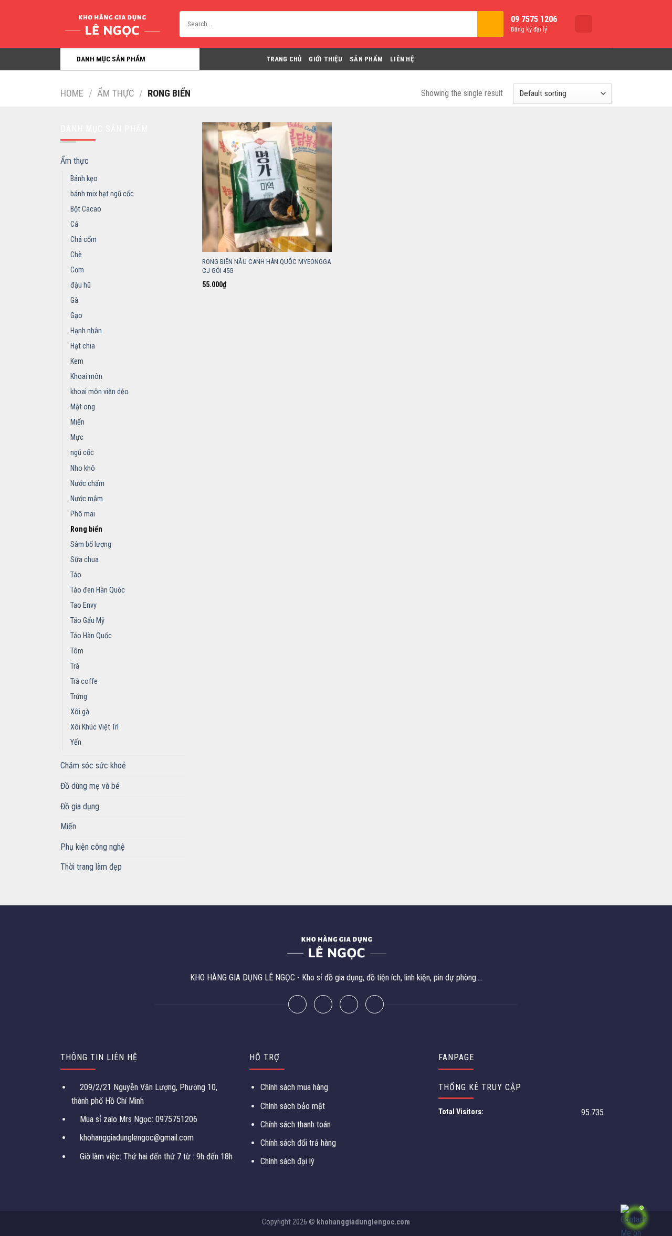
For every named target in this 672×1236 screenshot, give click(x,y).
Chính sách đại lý (287, 1161)
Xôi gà (79, 711)
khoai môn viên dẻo (99, 391)
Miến (77, 422)
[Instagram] (349, 1004)
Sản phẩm (366, 59)
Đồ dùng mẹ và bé (90, 786)
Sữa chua (84, 559)
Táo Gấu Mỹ (87, 620)
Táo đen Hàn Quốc (97, 590)
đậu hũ (80, 285)
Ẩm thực (115, 93)
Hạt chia (82, 346)
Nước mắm (86, 498)
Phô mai (82, 514)
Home (71, 93)
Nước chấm (87, 483)
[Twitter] (323, 1004)
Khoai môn (86, 376)
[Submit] (490, 24)
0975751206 (175, 1119)
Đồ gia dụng (79, 806)
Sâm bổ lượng (90, 544)
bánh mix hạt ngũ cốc (102, 193)
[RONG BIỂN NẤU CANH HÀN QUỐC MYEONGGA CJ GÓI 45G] (267, 187)
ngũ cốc (82, 452)
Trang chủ (283, 59)
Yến (75, 742)
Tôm (76, 651)
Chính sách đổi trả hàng (298, 1143)
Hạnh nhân (86, 330)
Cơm (77, 270)
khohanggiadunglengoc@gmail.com (137, 1138)
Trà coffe (84, 681)
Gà (74, 300)
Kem (76, 361)
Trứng (78, 696)
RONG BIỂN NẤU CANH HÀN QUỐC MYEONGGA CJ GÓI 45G (266, 266)
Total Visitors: (461, 1111)
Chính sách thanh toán (295, 1124)
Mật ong (82, 407)
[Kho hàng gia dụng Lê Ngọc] (112, 24)
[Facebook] (297, 1004)
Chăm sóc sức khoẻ (93, 765)
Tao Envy (83, 605)
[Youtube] (374, 1004)
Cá (74, 224)
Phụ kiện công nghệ (92, 847)
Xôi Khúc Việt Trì (94, 727)
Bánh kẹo (84, 178)
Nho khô (82, 468)
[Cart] (583, 24)
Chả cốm (83, 239)
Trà (74, 666)
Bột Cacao (85, 209)
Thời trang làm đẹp (91, 867)
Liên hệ (402, 59)
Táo (75, 575)
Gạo (76, 315)
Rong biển (86, 529)
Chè (76, 254)
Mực (76, 437)
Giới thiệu (325, 59)
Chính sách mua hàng (294, 1087)
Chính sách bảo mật (292, 1106)
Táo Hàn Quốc (91, 635)
